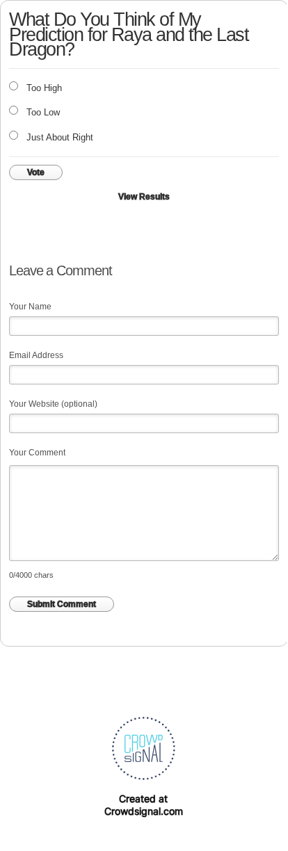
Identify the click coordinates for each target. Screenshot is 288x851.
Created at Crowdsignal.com (143, 805)
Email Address (36, 355)
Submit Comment (61, 604)
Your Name (30, 306)
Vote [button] (36, 172)
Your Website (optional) (53, 404)
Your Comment (37, 452)
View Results (144, 197)
